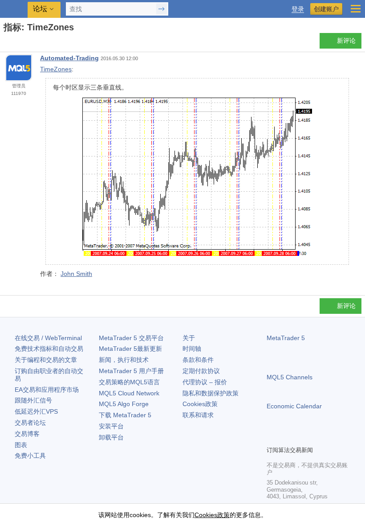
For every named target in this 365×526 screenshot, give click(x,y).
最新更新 (130, 348)
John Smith (76, 273)
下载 (125, 415)
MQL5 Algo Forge (124, 403)
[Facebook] (272, 437)
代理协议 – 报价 (204, 382)
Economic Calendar (294, 406)
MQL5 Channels (289, 377)
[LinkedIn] (329, 437)
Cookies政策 (200, 403)
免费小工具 (30, 455)
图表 (21, 444)
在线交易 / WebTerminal (48, 337)
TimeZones (56, 69)
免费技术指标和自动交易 (49, 348)
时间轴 (191, 348)
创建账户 (326, 8)
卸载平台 (111, 437)
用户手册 (131, 370)
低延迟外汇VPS (36, 411)
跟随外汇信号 (33, 400)
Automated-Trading (69, 58)
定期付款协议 (201, 370)
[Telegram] (286, 437)
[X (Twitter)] (300, 437)
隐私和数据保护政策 (210, 393)
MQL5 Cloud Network (129, 393)
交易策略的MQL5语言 (129, 382)
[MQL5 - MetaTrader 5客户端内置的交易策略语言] (14, 9)
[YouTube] (314, 437)
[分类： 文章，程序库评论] (16, 43)
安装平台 (111, 426)
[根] (6, 43)
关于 (188, 337)
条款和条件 (198, 359)
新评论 (346, 40)
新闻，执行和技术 (124, 359)
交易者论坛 (30, 422)
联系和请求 (198, 415)
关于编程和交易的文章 (46, 359)
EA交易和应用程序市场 (47, 389)
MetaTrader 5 (286, 337)
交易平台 (131, 337)
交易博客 (27, 433)
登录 (298, 9)
